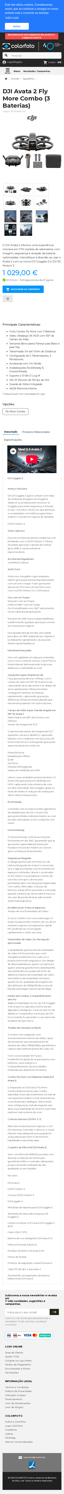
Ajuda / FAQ (12, 1356)
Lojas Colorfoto (14, 1425)
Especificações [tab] (13, 439)
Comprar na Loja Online (18, 1360)
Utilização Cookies (15, 1395)
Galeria (9, 1433)
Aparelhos (28, 78)
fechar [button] (16, 26)
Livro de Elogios (14, 1407)
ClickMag (10, 1437)
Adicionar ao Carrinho (25, 289)
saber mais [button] (12, 17)
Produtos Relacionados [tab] (36, 432)
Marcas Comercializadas (19, 1441)
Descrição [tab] (10, 431)
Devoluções (12, 1372)
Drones (15, 78)
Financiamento (13, 1399)
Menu (17, 71)
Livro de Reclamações (18, 1403)
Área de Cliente (14, 1352)
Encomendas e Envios (17, 1368)
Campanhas (43, 71)
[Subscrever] (54, 1312)
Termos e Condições (17, 1387)
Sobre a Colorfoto (15, 1421)
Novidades (29, 71)
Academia (11, 1429)
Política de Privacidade (18, 1391)
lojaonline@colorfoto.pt (34, 1457)
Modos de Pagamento (18, 1364)
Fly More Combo (15, 411)
